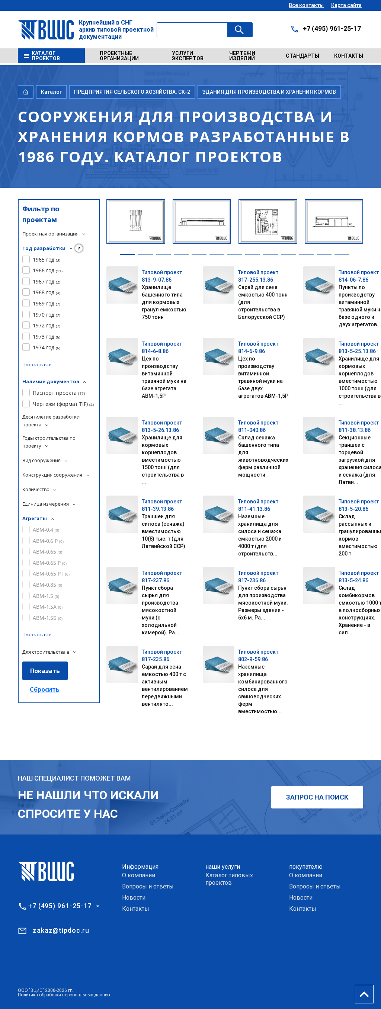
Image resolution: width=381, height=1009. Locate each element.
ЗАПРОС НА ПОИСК (317, 797)
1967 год (46, 281)
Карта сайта (346, 5)
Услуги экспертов (188, 56)
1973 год (46, 336)
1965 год (46, 259)
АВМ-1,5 (46, 595)
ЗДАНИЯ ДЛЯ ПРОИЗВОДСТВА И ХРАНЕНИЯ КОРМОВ (269, 92)
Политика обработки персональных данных (64, 994)
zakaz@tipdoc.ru (61, 930)
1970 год (46, 314)
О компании (138, 875)
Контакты (348, 55)
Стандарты (302, 55)
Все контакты (306, 5)
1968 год (46, 292)
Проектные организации (119, 56)
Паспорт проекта (59, 392)
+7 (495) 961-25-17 (332, 28)
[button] (127, 254)
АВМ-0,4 (46, 529)
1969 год (46, 303)
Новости (133, 897)
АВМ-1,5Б (48, 617)
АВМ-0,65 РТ (51, 573)
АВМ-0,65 (47, 551)
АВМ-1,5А (48, 606)
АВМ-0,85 (47, 584)
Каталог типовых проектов (229, 879)
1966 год (48, 270)
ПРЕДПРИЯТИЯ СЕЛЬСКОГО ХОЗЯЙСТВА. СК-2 (132, 92)
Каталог (51, 92)
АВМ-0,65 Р (50, 562)
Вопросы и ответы (148, 886)
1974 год (46, 347)
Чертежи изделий (242, 56)
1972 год (46, 325)
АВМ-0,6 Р (48, 540)
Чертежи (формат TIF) (63, 403)
